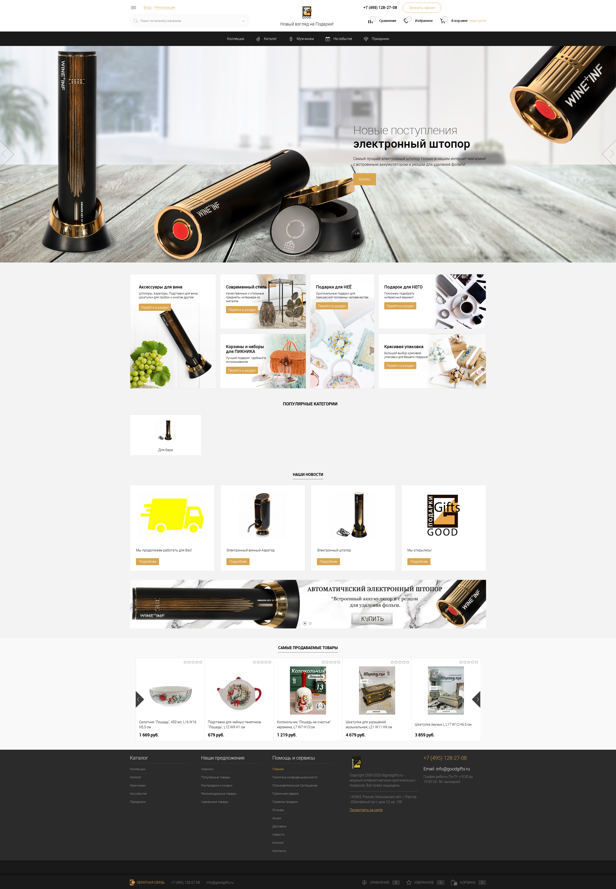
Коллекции (235, 39)
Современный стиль (246, 286)
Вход (147, 7)
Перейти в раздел (155, 307)
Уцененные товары (214, 802)
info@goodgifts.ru (453, 768)
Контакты (279, 851)
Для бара (165, 450)
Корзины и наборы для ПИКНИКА (245, 349)
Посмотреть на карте (366, 810)
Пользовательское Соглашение (294, 785)
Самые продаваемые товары (308, 647)
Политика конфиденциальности (294, 777)
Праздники (380, 39)
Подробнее (147, 561)
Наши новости (308, 474)
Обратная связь (150, 882)
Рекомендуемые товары (219, 793)
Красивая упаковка (404, 346)
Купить (264, 179)
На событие (342, 39)
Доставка (279, 826)
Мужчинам (305, 39)
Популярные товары (215, 777)
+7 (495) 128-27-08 (185, 882)
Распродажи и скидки (216, 785)
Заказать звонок (422, 8)
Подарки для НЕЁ (334, 286)
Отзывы (278, 810)
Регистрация (165, 7)
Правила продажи (285, 802)
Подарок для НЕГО (403, 286)
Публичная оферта (285, 793)
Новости (278, 834)
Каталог (270, 39)
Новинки (207, 769)
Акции (276, 818)
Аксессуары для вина (160, 286)
